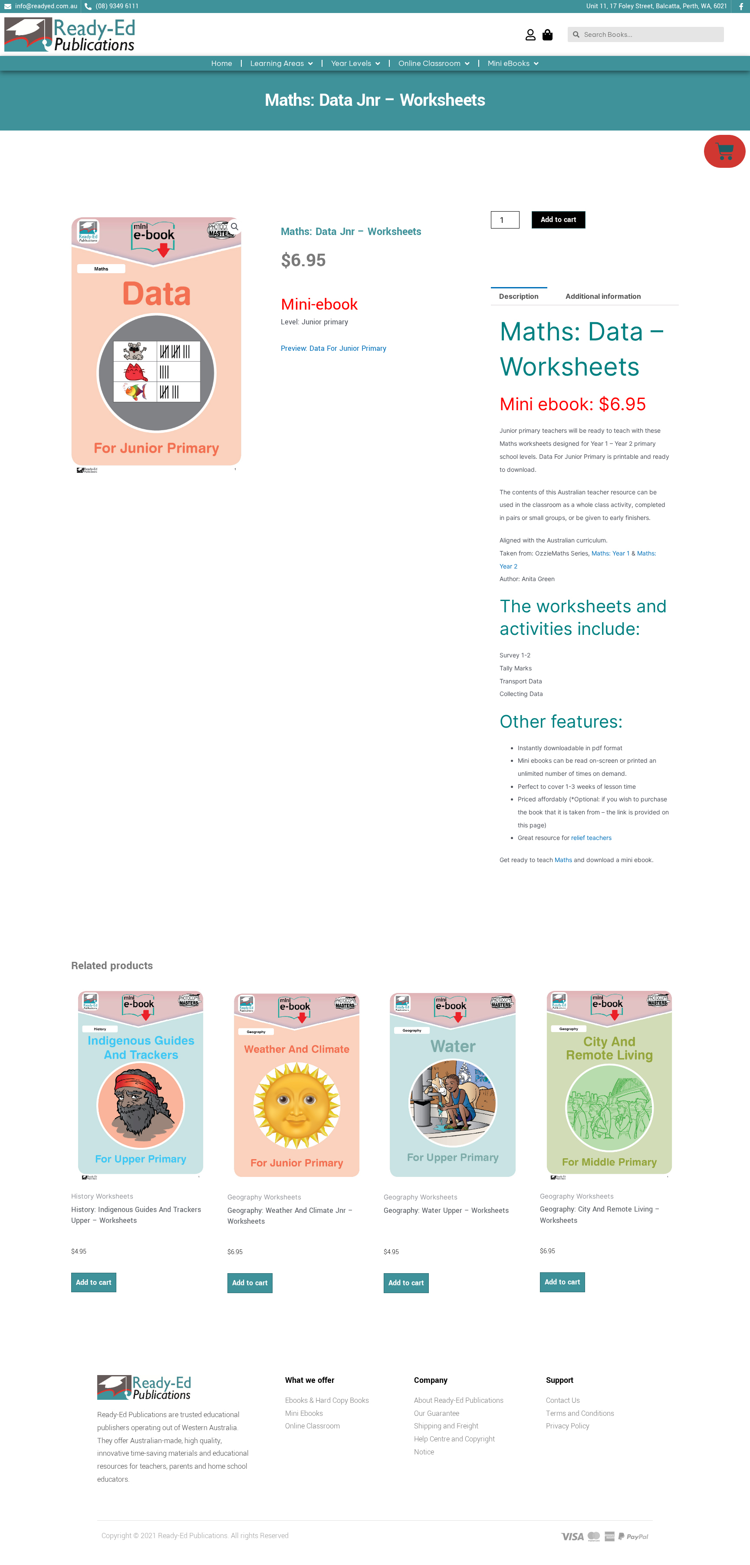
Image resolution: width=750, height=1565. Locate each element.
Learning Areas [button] (277, 63)
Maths (563, 859)
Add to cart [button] (94, 1282)
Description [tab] (519, 296)
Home (221, 63)
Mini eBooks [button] (509, 63)
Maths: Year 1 (611, 553)
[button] (235, 227)
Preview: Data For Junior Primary (333, 348)
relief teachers (591, 837)
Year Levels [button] (351, 63)
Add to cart (558, 220)
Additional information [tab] (603, 296)
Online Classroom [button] (429, 63)
